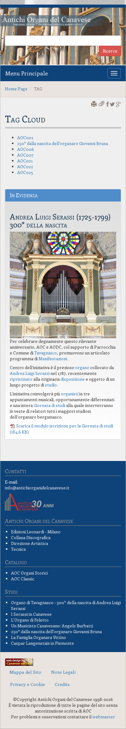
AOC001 (25, 137)
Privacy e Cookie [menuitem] (27, 684)
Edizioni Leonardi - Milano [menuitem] (36, 532)
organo (82, 367)
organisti (69, 394)
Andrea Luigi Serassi (30, 373)
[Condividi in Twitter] (112, 104)
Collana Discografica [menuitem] (30, 537)
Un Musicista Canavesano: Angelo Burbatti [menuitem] (52, 626)
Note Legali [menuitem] (63, 672)
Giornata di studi (49, 405)
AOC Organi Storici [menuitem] (29, 573)
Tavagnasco (45, 353)
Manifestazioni (53, 358)
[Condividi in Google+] (118, 104)
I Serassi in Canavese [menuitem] (31, 614)
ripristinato (21, 379)
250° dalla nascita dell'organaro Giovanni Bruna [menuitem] (56, 631)
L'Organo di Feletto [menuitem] (30, 620)
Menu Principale (26, 73)
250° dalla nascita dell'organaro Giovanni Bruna (62, 143)
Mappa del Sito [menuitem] (25, 672)
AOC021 (25, 161)
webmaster (103, 717)
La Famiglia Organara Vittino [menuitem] (38, 637)
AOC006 (25, 149)
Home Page (16, 89)
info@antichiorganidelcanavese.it (37, 488)
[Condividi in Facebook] (107, 104)
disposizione (73, 379)
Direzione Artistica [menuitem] (29, 543)
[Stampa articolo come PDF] (102, 104)
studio (51, 385)
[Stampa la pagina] (94, 104)
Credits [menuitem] (62, 684)
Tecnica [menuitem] (18, 549)
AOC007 (25, 155)
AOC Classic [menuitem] (22, 579)
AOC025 (25, 172)
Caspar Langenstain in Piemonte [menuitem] (42, 643)
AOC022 (25, 166)
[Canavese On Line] (19, 661)
